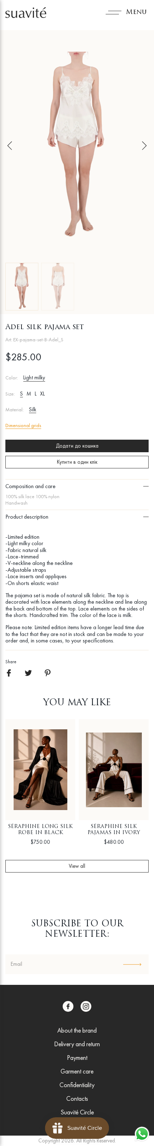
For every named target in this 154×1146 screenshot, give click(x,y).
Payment (77, 1057)
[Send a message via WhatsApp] (142, 1134)
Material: (14, 410)
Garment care (77, 1071)
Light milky (34, 377)
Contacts (77, 1098)
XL (42, 393)
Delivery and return (77, 1044)
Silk (32, 409)
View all (77, 866)
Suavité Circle (77, 1112)
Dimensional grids (23, 425)
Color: (11, 378)
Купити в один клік (77, 462)
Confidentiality (77, 1085)
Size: (10, 394)
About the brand (77, 1030)
